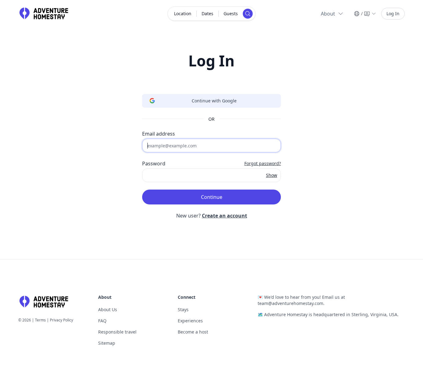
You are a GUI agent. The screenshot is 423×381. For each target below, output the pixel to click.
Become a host (193, 332)
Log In (392, 13)
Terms (40, 320)
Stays (183, 309)
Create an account (224, 215)
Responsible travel (117, 332)
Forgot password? (262, 163)
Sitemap (106, 343)
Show (271, 175)
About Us (107, 309)
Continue (211, 197)
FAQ (102, 321)
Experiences (190, 321)
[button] (332, 13)
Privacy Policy (61, 320)
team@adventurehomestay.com (290, 303)
